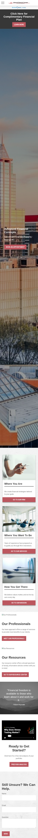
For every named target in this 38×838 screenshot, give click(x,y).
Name (4, 794)
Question (5, 817)
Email (4, 805)
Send (6, 834)
